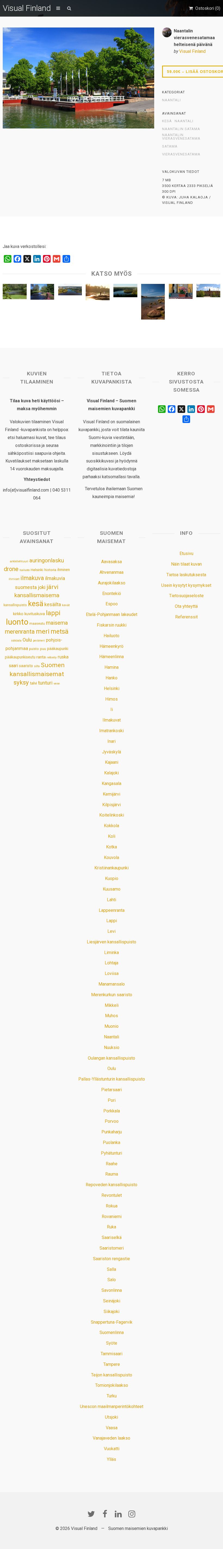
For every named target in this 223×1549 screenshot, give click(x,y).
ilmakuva (32, 578)
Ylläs (111, 1459)
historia (50, 570)
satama (170, 146)
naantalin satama (181, 129)
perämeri (39, 640)
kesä (167, 121)
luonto (17, 622)
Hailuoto (111, 635)
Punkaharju (111, 1131)
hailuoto (25, 570)
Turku (112, 1395)
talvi (33, 683)
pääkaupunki (57, 648)
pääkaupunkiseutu (20, 657)
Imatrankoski (111, 730)
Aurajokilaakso (111, 582)
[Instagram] (131, 1513)
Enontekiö (111, 593)
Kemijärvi (111, 794)
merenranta (20, 631)
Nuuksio (111, 1047)
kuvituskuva (34, 614)
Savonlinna (111, 1290)
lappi (53, 613)
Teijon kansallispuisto (111, 1375)
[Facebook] (104, 1513)
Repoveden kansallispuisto (111, 1184)
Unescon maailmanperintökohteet (111, 1406)
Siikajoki (111, 1311)
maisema (57, 623)
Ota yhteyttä (186, 606)
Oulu (27, 640)
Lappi (111, 920)
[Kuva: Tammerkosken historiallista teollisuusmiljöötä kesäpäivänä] (208, 292)
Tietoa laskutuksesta (186, 574)
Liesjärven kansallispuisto (111, 941)
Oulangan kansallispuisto (111, 1058)
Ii (111, 709)
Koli (111, 836)
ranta (41, 657)
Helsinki (37, 570)
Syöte (111, 1343)
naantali (184, 121)
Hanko (111, 677)
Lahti (111, 899)
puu (43, 649)
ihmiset (14, 579)
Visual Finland (27, 8)
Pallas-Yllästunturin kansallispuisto (111, 1079)
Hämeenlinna (111, 656)
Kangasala (111, 783)
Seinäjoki (111, 1300)
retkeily (52, 657)
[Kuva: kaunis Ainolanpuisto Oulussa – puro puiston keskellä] (42, 293)
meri (42, 631)
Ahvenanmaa (111, 572)
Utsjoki (111, 1417)
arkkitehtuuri (19, 561)
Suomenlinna (112, 1332)
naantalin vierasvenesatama (181, 136)
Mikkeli (112, 1005)
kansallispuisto (15, 605)
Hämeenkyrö (111, 646)
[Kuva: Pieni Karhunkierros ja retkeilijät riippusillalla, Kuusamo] (15, 293)
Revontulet (111, 1195)
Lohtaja (111, 962)
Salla (111, 1269)
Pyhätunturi (111, 1153)
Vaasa (111, 1427)
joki (41, 587)
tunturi (45, 683)
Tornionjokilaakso (111, 1385)
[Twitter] (91, 1513)
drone (11, 569)
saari (13, 665)
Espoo (112, 603)
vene (57, 683)
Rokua (111, 1205)
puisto (34, 649)
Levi (111, 931)
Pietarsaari (111, 1089)
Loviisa (112, 973)
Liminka (111, 952)
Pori (112, 1100)
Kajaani (111, 762)
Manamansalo (111, 984)
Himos (111, 699)
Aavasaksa (111, 561)
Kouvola (111, 857)
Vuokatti (111, 1448)
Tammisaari (111, 1353)
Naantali (171, 100)
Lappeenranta (112, 910)
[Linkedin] (118, 1513)
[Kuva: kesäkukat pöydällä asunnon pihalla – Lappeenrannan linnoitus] (181, 293)
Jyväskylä (111, 751)
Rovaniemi (112, 1216)
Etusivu (186, 553)
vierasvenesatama (181, 154)
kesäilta (52, 604)
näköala (16, 640)
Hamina (111, 667)
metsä (60, 631)
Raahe (111, 1163)
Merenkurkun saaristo (111, 994)
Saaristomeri (112, 1248)
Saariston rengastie (111, 1258)
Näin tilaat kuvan (186, 564)
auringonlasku (46, 560)
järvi (52, 587)
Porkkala (111, 1111)
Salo (111, 1279)
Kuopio (111, 878)
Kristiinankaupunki (111, 867)
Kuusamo (111, 889)
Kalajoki (111, 772)
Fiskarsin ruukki (111, 625)
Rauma (111, 1174)
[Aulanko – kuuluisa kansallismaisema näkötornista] (125, 292)
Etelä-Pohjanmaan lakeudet (111, 614)
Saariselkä (112, 1237)
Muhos (111, 1015)
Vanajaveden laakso (111, 1438)
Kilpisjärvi (111, 804)
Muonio (111, 1026)
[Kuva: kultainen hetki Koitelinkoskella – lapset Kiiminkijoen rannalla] (98, 293)
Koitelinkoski (111, 815)
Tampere (111, 1364)
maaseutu (37, 623)
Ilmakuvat (112, 720)
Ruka (111, 1226)
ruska (63, 657)
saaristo (26, 666)
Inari (111, 741)
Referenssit (186, 616)
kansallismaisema (36, 595)
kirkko (18, 614)
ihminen (63, 570)
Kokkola (111, 825)
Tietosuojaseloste (186, 595)
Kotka (111, 846)
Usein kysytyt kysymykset (186, 585)
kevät (66, 605)
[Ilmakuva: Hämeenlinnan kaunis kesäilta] (70, 291)
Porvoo (112, 1121)
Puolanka (111, 1142)
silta (37, 666)
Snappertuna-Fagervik (111, 1322)
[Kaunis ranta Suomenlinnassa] (153, 303)
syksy (21, 682)
